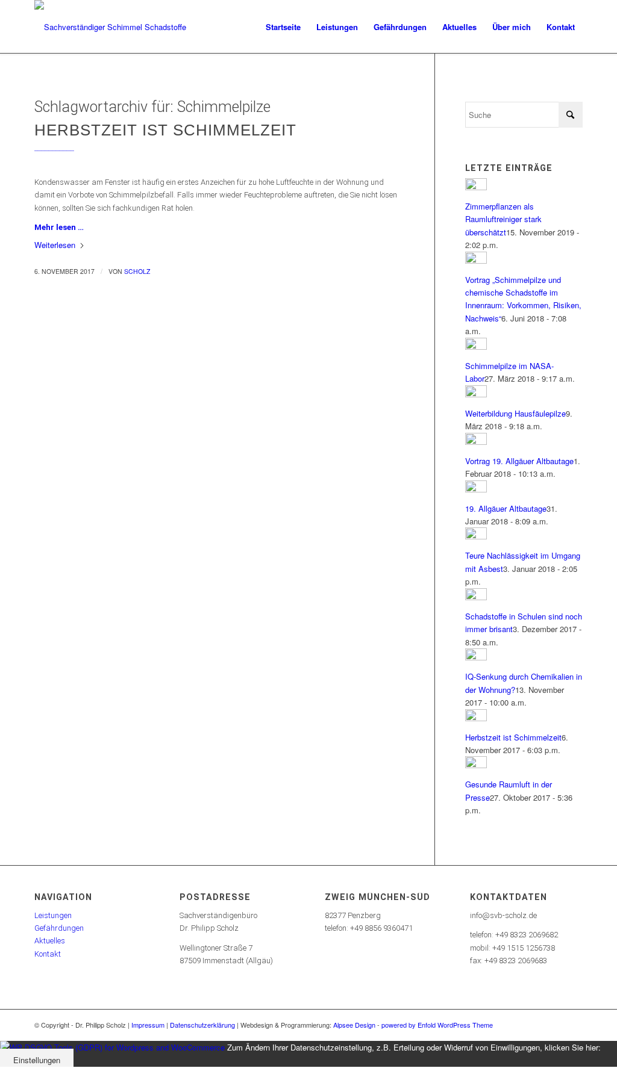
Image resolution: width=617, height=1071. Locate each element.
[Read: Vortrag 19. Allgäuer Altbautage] (476, 441)
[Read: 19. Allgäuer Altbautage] (476, 489)
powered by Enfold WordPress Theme (437, 1024)
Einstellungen (36, 1060)
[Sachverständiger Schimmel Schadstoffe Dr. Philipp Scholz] (115, 27)
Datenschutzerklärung (202, 1024)
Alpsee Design (354, 1024)
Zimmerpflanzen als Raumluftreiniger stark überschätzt (503, 219)
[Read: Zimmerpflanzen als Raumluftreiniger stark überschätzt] (476, 187)
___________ (54, 147)
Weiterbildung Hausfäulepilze (515, 413)
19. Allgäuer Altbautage (506, 508)
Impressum (147, 1024)
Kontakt (47, 953)
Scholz (137, 271)
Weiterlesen (54, 244)
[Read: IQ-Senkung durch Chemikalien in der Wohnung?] (476, 657)
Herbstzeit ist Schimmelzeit (165, 130)
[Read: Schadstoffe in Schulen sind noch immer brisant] (476, 597)
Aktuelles (49, 940)
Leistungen (53, 915)
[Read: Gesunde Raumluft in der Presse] (476, 765)
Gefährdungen (59, 928)
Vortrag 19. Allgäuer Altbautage (519, 461)
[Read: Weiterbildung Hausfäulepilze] (476, 394)
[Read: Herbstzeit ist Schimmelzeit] (476, 718)
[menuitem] (283, 27)
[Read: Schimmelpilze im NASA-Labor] (476, 346)
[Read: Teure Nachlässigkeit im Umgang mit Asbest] (476, 536)
